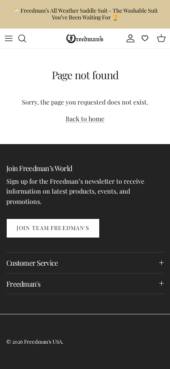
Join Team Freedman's (53, 228)
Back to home (85, 118)
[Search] (26, 38)
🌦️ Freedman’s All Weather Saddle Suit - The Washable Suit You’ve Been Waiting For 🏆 (85, 14)
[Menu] (8, 38)
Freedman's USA (43, 341)
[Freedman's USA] (85, 38)
